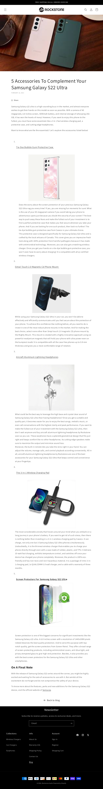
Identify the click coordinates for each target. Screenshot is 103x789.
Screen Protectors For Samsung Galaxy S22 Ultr (41, 579)
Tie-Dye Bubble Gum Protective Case (35, 147)
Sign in (54, 739)
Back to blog (53, 700)
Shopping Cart (58, 750)
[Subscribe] (71, 723)
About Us (33, 739)
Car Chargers (11, 745)
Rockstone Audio (47, 783)
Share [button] (16, 100)
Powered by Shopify (59, 783)
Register (55, 745)
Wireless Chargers (13, 739)
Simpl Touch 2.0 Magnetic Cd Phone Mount (37, 266)
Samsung (47, 690)
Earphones (10, 750)
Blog (31, 762)
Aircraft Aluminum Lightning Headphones (37, 357)
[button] (5, 9)
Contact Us (33, 756)
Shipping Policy (35, 750)
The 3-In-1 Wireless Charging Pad (32, 472)
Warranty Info (34, 745)
